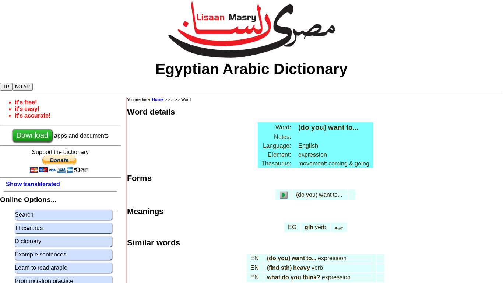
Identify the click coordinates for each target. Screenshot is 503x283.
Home (157, 99)
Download (32, 135)
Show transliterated (33, 184)
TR (6, 87)
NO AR (22, 87)
